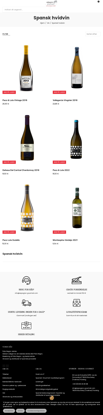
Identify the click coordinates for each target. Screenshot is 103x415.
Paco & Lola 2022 (61, 170)
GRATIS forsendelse (76, 289)
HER (13, 406)
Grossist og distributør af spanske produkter (19, 359)
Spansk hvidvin (12, 253)
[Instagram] (7, 365)
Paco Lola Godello (11, 240)
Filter (5, 34)
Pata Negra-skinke (10, 351)
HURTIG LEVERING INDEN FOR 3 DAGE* (26, 312)
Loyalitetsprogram (76, 312)
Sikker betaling (26, 334)
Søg (46, 10)
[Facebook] (4, 365)
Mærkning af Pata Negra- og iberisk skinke (19, 356)
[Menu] (4, 3)
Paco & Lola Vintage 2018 (15, 100)
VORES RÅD (7, 347)
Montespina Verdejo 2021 (65, 240)
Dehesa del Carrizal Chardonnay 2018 (21, 170)
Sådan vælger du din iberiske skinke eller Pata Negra (22, 354)
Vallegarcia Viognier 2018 (65, 100)
